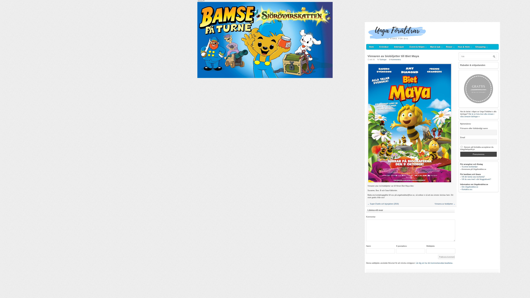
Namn (368, 246)
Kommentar (370, 217)
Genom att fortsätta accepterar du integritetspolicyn (477, 148)
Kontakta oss (467, 189)
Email (462, 137)
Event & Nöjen (417, 47)
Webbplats (430, 246)
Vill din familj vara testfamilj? (473, 177)
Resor (449, 47)
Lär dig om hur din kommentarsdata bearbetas (434, 263)
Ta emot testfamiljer (470, 167)
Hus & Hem (464, 47)
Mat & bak (435, 47)
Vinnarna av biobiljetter (445, 204)
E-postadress (401, 246)
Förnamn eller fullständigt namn (474, 128)
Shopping (480, 47)
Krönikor (384, 47)
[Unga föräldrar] (397, 41)
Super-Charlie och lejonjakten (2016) (383, 204)
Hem (371, 47)
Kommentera (396, 60)
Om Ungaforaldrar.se (470, 187)
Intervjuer (399, 47)
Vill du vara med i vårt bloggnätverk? (476, 179)
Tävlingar (382, 60)
